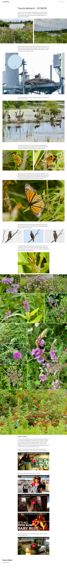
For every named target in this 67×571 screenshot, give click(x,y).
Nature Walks (5, 1)
